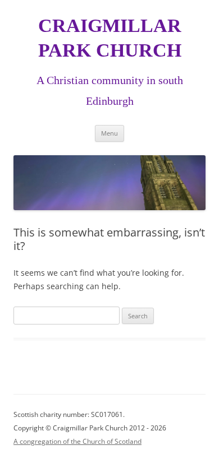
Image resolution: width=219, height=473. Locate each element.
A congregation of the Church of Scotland (77, 441)
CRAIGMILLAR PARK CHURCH (109, 38)
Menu (109, 133)
